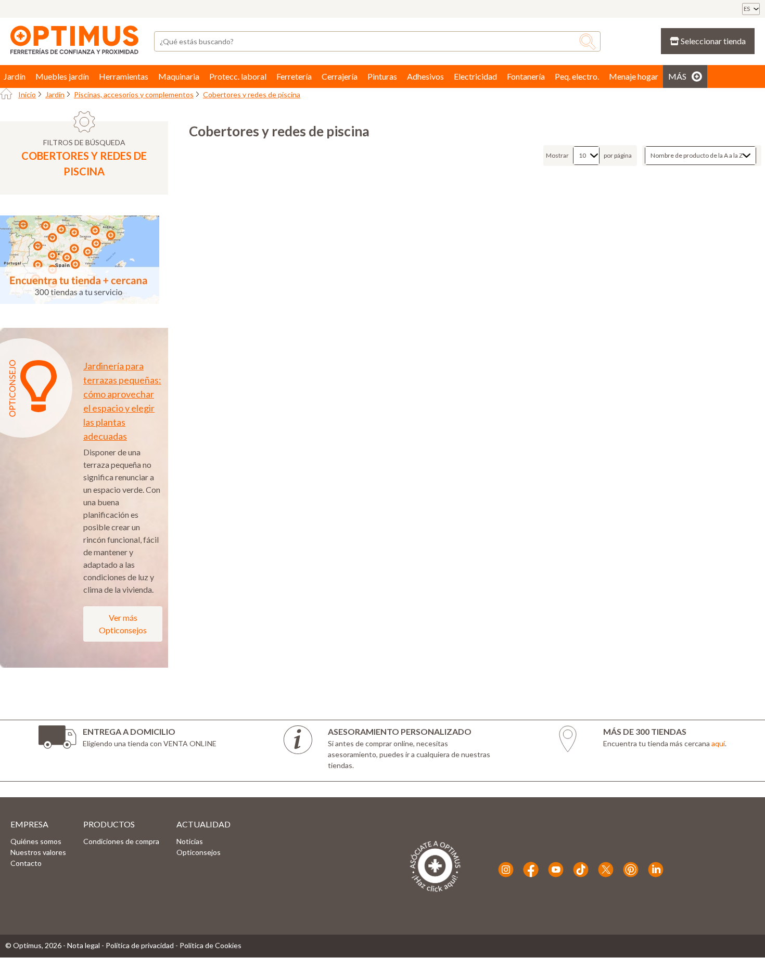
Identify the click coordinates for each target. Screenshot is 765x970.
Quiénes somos (35, 841)
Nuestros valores (38, 852)
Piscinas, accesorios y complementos (134, 94)
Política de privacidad (140, 945)
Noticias (189, 841)
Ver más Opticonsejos (123, 623)
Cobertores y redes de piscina (251, 94)
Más (677, 76)
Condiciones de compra (121, 841)
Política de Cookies (210, 945)
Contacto (26, 863)
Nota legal (83, 945)
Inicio (27, 94)
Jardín (55, 94)
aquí (718, 743)
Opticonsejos (198, 852)
